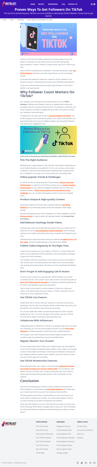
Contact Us (72, 4)
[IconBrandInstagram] (78, 463)
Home (32, 4)
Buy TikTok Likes (42, 430)
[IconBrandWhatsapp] (86, 463)
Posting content (26, 216)
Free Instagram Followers (66, 438)
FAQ (63, 4)
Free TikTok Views (42, 445)
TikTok (41, 4)
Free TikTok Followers (44, 438)
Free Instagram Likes (64, 430)
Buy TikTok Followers (43, 441)
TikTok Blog (40, 453)
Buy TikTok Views (42, 449)
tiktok (11, 20)
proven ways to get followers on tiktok (39, 20)
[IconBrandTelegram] (90, 463)
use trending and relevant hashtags (49, 231)
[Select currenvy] (92, 4)
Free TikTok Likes (42, 426)
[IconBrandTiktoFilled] (82, 463)
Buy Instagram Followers (65, 441)
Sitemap (80, 438)
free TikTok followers (55, 389)
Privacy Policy (82, 426)
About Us (80, 434)
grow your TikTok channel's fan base (34, 282)
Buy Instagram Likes (64, 434)
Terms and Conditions (85, 430)
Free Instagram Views (64, 445)
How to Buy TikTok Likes (44, 434)
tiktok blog (20, 20)
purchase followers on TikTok (60, 116)
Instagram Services (63, 426)
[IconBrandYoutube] (94, 463)
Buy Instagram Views (64, 449)
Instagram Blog (62, 453)
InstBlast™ (9, 463)
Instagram (52, 4)
